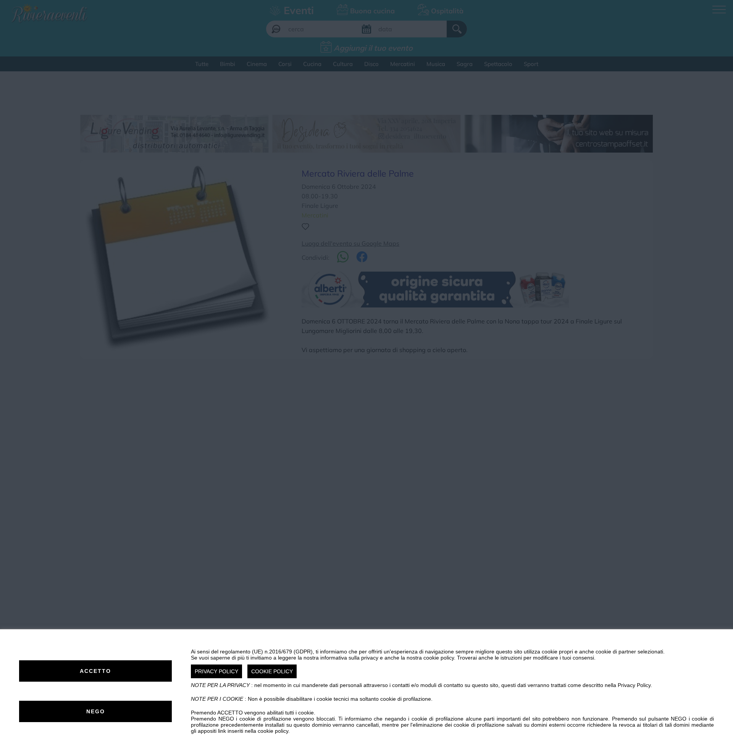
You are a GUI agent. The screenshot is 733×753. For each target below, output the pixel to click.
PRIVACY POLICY (216, 671)
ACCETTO (95, 671)
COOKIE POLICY (272, 671)
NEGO (95, 711)
